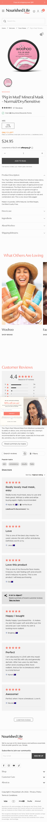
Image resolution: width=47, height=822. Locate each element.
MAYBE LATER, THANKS (11, 421)
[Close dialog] (45, 398)
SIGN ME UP (11, 413)
